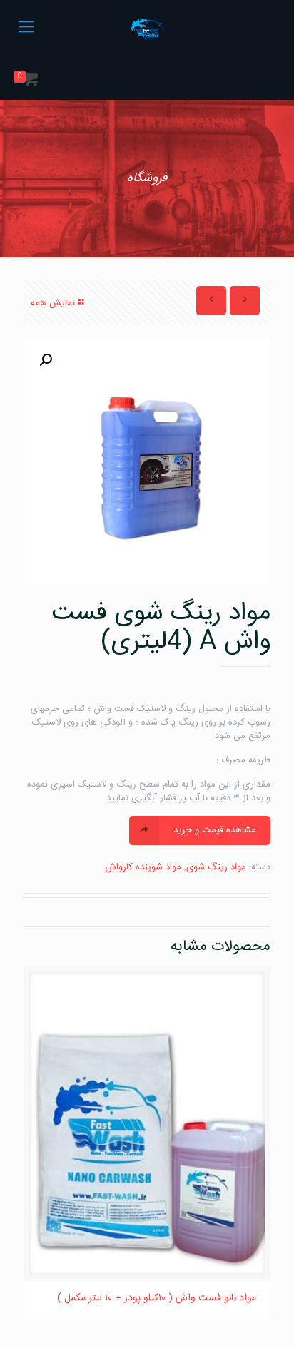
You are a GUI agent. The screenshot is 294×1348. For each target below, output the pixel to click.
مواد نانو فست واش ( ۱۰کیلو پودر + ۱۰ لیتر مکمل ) (156, 1298)
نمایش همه (53, 303)
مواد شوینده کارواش (143, 867)
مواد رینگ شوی (216, 867)
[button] (46, 360)
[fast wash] (147, 28)
